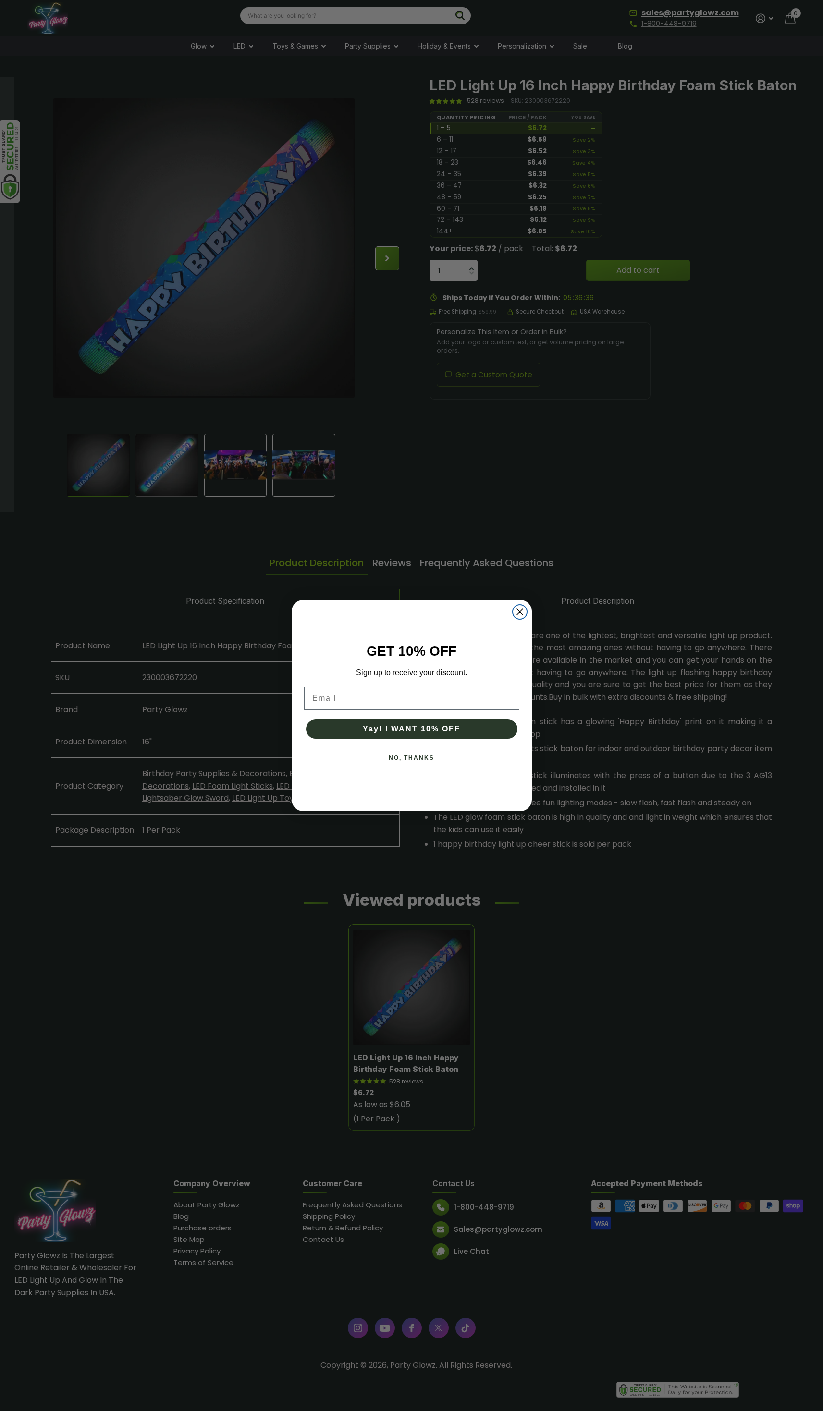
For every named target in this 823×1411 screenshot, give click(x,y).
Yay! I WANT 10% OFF (411, 729)
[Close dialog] (520, 612)
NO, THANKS (411, 757)
